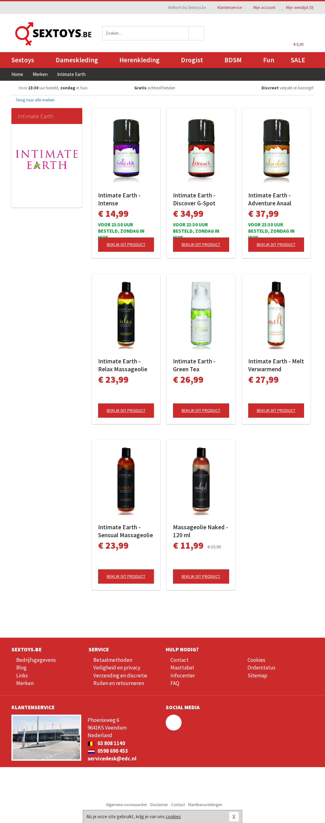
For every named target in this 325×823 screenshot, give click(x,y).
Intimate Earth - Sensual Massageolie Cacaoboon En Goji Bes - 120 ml (125, 531)
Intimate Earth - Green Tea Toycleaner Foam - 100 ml (197, 365)
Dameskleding (77, 60)
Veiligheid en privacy (116, 667)
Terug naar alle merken (35, 100)
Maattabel (182, 667)
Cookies (256, 659)
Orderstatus (261, 667)
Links (22, 675)
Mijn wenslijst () (299, 7)
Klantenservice (229, 7)
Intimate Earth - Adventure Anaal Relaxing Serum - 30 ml (274, 199)
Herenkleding (139, 60)
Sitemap (257, 675)
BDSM (233, 60)
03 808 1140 (110, 743)
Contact (179, 659)
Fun (268, 60)
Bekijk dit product (126, 244)
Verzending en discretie (120, 675)
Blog (21, 667)
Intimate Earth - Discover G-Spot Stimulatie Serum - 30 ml (197, 199)
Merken (25, 683)
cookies (173, 816)
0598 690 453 (112, 750)
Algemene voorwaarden (126, 804)
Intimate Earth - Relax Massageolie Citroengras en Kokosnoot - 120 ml (124, 365)
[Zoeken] (196, 33)
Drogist (192, 60)
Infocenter (182, 675)
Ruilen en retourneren (118, 683)
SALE (298, 60)
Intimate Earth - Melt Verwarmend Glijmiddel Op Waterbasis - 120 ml (276, 365)
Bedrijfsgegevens (36, 659)
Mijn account (264, 7)
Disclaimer (159, 804)
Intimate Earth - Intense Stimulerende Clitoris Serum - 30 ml (122, 199)
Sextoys (22, 60)
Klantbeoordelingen (205, 804)
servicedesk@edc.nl (112, 758)
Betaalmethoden (112, 659)
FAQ (174, 683)
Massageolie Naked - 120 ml (200, 531)
